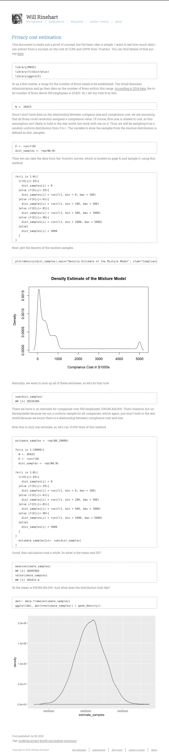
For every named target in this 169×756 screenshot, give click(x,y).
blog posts (77, 21)
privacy (34, 740)
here (20, 54)
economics (70, 740)
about (118, 21)
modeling (24, 740)
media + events (99, 21)
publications (56, 21)
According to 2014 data (130, 88)
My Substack (34, 21)
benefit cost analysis (51, 740)
